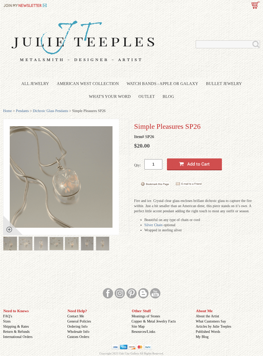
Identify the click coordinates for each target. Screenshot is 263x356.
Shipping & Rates (16, 326)
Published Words (208, 332)
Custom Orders (78, 337)
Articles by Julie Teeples (213, 326)
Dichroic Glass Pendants (50, 111)
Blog (168, 96)
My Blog (202, 337)
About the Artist (207, 316)
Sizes (7, 321)
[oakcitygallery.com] (25, 4)
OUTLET (146, 96)
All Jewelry (35, 83)
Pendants (22, 111)
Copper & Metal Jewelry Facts (154, 321)
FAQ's (7, 316)
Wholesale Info (78, 332)
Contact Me (75, 316)
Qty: (137, 165)
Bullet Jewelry (224, 83)
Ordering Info (77, 326)
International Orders (17, 337)
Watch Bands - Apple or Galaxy (162, 83)
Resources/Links (143, 332)
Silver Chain (153, 225)
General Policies (79, 321)
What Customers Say (211, 321)
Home (7, 111)
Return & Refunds (16, 332)
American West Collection (88, 83)
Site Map (138, 326)
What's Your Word (110, 96)
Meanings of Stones (146, 316)
